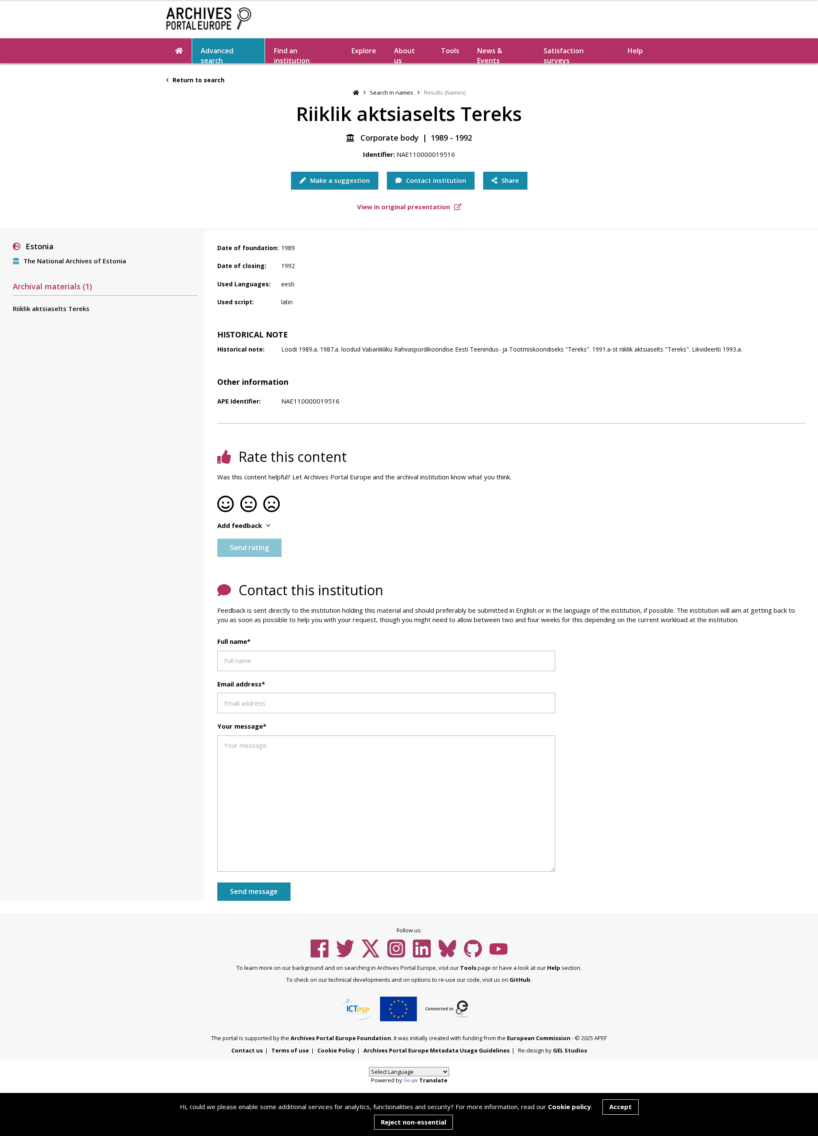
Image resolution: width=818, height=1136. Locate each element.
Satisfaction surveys (564, 54)
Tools (450, 50)
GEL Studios (570, 1050)
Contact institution (435, 180)
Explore (363, 50)
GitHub (520, 979)
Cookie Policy (336, 1050)
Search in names (391, 92)
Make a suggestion (339, 180)
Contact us (247, 1050)
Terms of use (290, 1050)
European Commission (538, 1038)
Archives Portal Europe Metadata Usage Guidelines (436, 1050)
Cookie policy (569, 1106)
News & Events (489, 54)
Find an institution (292, 54)
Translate (433, 1080)
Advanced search (217, 54)
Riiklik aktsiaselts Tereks (51, 308)
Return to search (198, 80)
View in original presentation (404, 206)
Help (553, 968)
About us (404, 54)
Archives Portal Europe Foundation (341, 1038)
